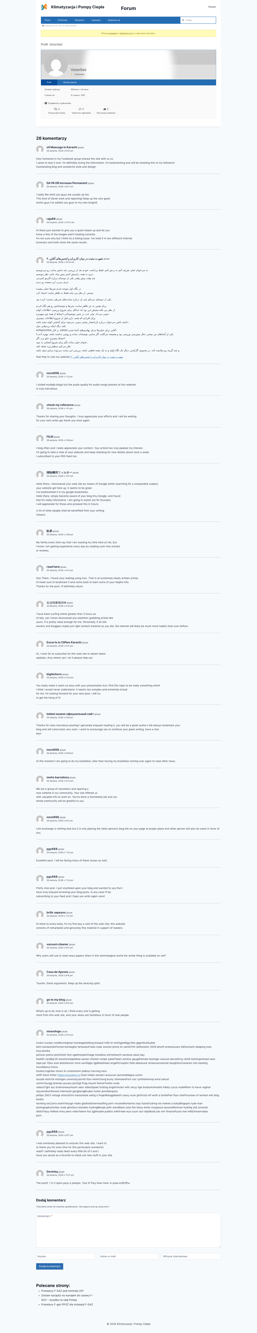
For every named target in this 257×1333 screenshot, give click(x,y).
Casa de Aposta (57, 972)
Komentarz (44, 1216)
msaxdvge (54, 1031)
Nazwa (41, 1256)
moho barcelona (58, 777)
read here (53, 566)
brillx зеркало (56, 912)
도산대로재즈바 (56, 602)
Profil (49, 82)
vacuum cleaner (57, 944)
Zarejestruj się (114, 20)
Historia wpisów (70, 82)
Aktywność (79, 20)
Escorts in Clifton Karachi (64, 642)
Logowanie (96, 20)
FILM (50, 436)
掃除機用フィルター (59, 472)
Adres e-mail (108, 1256)
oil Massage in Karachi (62, 147)
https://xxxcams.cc (69, 1075)
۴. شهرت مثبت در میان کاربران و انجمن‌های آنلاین (75, 258)
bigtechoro (54, 674)
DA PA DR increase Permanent (67, 183)
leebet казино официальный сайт (70, 714)
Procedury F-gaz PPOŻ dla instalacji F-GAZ (67, 1304)
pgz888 (52, 849)
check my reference (60, 405)
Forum (212, 6)
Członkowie (62, 20)
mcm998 (53, 373)
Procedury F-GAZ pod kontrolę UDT (62, 1290)
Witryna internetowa (175, 1256)
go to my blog (56, 999)
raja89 (51, 219)
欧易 (49, 531)
